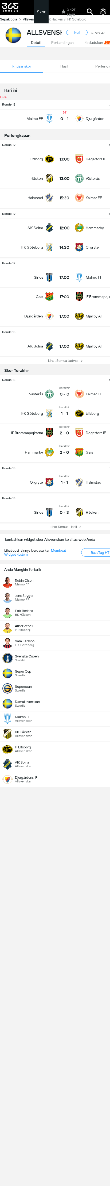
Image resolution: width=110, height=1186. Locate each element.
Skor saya (71, 12)
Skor (41, 11)
